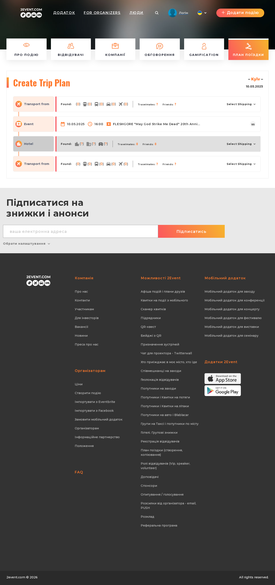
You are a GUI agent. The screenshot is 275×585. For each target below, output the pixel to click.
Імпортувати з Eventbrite (95, 402)
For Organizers (102, 13)
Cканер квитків (153, 309)
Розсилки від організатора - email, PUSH (168, 505)
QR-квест (148, 327)
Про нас (81, 291)
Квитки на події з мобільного (164, 300)
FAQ (79, 472)
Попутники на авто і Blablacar (165, 415)
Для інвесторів (87, 318)
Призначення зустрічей (160, 344)
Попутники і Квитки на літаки (165, 406)
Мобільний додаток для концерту (232, 309)
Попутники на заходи (158, 388)
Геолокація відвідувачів (160, 380)
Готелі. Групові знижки (159, 433)
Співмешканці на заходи (161, 371)
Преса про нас (86, 344)
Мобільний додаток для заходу (230, 291)
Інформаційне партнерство (97, 437)
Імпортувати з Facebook (94, 411)
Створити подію (88, 393)
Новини (81, 336)
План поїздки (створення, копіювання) (162, 452)
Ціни (78, 384)
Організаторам (87, 428)
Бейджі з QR (151, 336)
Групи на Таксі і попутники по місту (170, 424)
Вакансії (81, 327)
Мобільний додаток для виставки (232, 327)
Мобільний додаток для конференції (235, 300)
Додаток (64, 13)
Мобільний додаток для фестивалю (233, 318)
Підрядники (151, 318)
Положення (84, 446)
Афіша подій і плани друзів (163, 291)
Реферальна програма (159, 525)
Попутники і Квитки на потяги (165, 397)
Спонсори (149, 486)
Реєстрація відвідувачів (160, 441)
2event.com (15, 577)
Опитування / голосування (162, 494)
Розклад (147, 517)
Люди (137, 13)
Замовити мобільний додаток (98, 419)
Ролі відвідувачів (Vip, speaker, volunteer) (165, 466)
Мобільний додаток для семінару (231, 336)
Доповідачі (150, 477)
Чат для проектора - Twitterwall (166, 353)
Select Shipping (239, 104)
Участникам (84, 309)
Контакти (82, 300)
